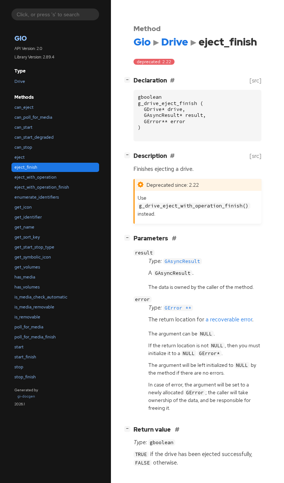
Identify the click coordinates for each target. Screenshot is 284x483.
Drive (19, 81)
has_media (24, 277)
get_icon (23, 207)
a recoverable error (229, 319)
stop (18, 367)
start (19, 347)
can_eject (24, 107)
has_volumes (27, 287)
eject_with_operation (35, 177)
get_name (24, 227)
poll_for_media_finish (35, 337)
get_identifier (28, 217)
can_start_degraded (34, 137)
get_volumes (27, 267)
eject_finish (25, 167)
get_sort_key (27, 237)
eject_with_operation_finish (41, 187)
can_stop (23, 147)
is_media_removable (34, 307)
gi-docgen (26, 396)
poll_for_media (28, 327)
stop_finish (25, 377)
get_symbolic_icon (32, 257)
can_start (23, 127)
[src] (255, 80)
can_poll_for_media (33, 117)
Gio (20, 38)
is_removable (27, 317)
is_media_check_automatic (40, 297)
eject (19, 157)
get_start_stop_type (34, 247)
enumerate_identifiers (36, 197)
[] (128, 79)
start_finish (25, 357)
